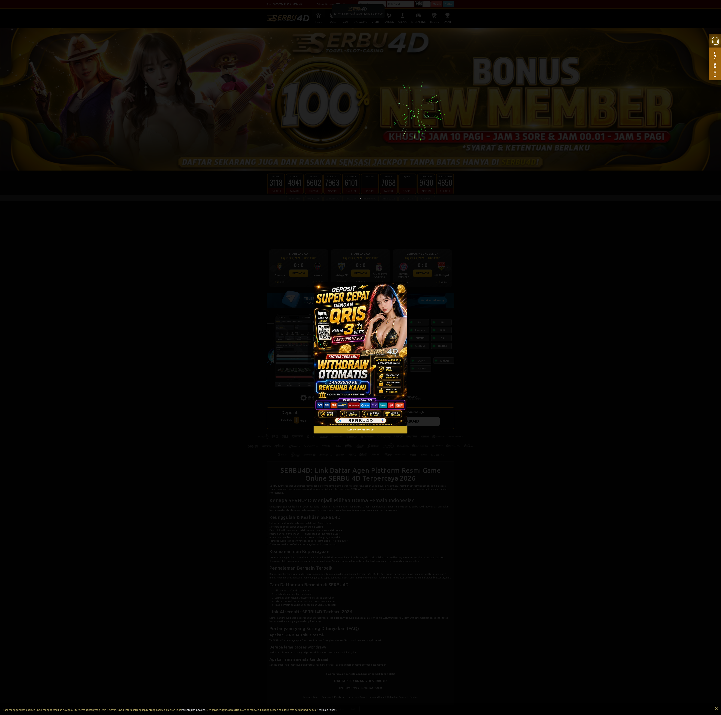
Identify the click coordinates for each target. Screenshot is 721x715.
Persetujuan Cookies (193, 709)
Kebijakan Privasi (326, 709)
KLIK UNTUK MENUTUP (360, 430)
